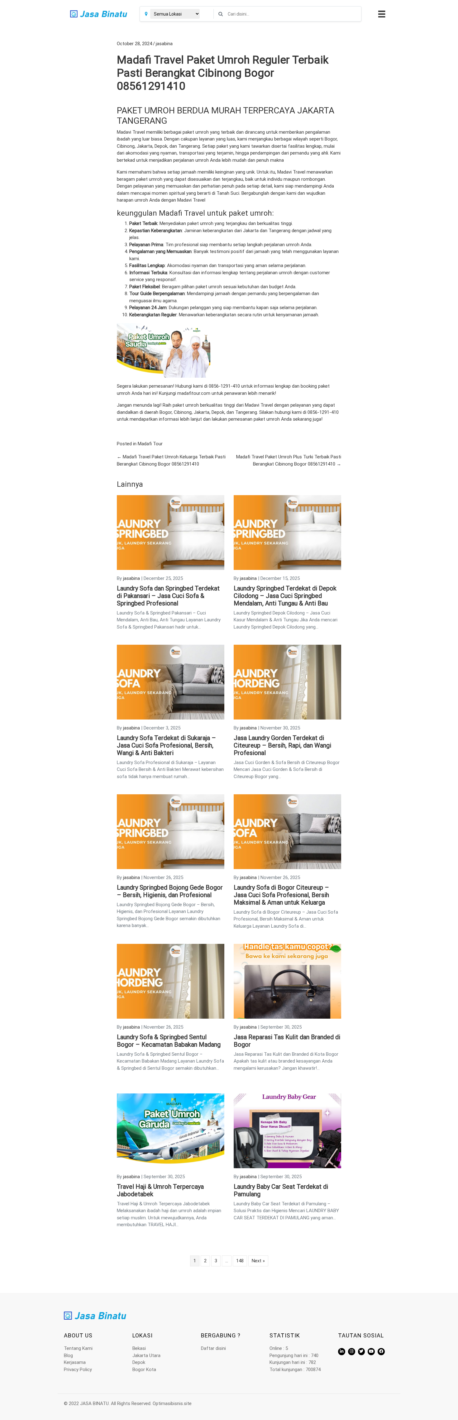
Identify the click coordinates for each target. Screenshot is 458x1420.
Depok (138, 1362)
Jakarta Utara (146, 1355)
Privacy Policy (78, 1369)
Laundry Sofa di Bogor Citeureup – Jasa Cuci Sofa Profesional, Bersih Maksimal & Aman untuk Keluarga (281, 895)
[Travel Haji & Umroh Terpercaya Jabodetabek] (170, 1130)
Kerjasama (75, 1362)
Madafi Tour (150, 444)
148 (240, 1261)
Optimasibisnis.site (172, 1403)
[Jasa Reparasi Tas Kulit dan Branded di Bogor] (287, 981)
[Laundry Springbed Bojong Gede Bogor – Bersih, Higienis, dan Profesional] (170, 831)
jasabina (164, 43)
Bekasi (139, 1348)
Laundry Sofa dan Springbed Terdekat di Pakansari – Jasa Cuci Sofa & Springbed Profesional (168, 596)
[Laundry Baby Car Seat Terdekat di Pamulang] (287, 1130)
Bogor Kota (144, 1369)
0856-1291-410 (224, 386)
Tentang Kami (78, 1348)
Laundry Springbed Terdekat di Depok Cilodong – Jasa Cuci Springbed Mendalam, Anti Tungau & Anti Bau (285, 596)
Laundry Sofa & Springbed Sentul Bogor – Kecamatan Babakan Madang (169, 1040)
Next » (258, 1261)
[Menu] (381, 14)
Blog (68, 1355)
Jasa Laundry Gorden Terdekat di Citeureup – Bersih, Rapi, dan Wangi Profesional (282, 745)
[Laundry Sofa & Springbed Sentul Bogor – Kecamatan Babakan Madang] (170, 981)
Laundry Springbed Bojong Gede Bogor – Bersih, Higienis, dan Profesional (170, 891)
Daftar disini (213, 1348)
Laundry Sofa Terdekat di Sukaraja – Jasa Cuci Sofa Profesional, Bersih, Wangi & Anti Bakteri (166, 745)
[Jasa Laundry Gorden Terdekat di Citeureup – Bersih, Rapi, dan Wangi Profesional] (287, 682)
